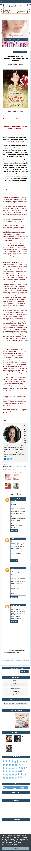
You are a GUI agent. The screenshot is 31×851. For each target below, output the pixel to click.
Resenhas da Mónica (21, 703)
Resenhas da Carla (9, 703)
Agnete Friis (15, 694)
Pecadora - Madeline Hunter (15, 40)
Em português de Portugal (9, 467)
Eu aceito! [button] (15, 848)
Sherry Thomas (12, 469)
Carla (12, 538)
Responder (14, 530)
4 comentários (22, 466)
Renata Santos (15, 605)
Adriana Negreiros (15, 688)
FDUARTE (14, 568)
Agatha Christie (15, 691)
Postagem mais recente (8, 660)
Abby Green (15, 683)
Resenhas (18, 468)
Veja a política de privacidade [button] (10, 844)
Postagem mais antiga (23, 660)
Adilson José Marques (15, 686)
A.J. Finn (15, 680)
